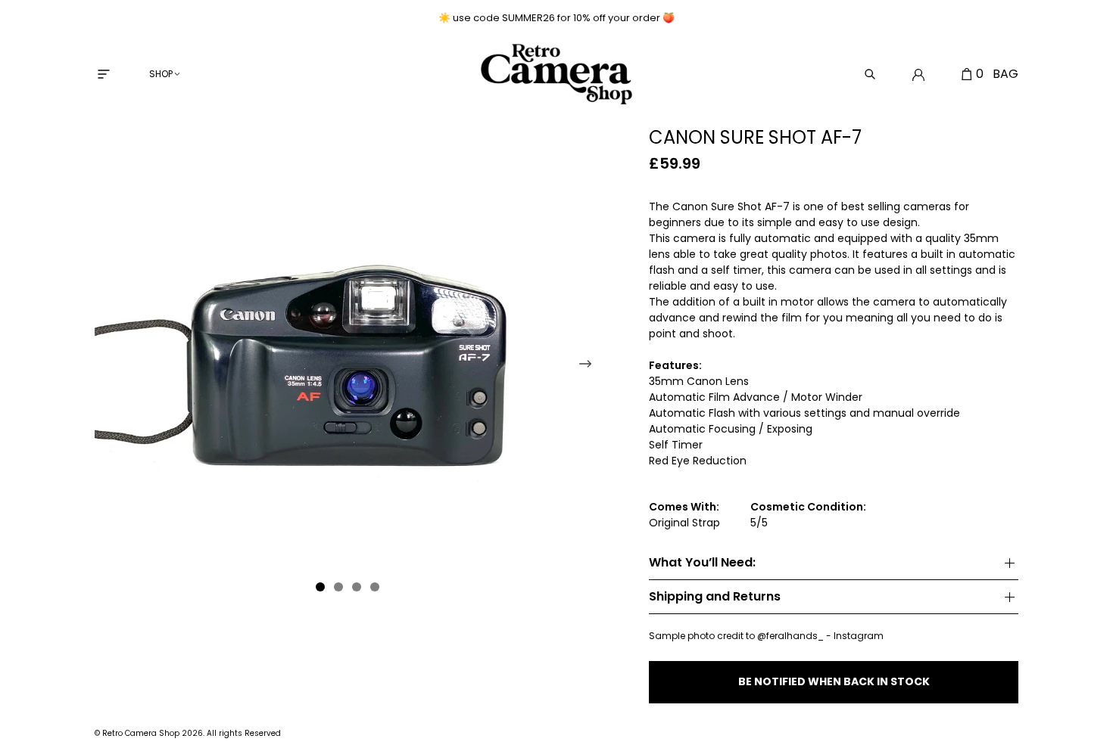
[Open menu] (104, 74)
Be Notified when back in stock (834, 681)
